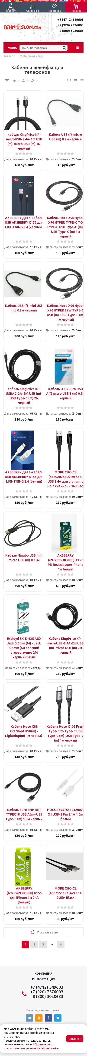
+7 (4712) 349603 (70, 19)
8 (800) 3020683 (71, 30)
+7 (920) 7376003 (70, 25)
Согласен (74, 1039)
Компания (43, 973)
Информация (43, 979)
